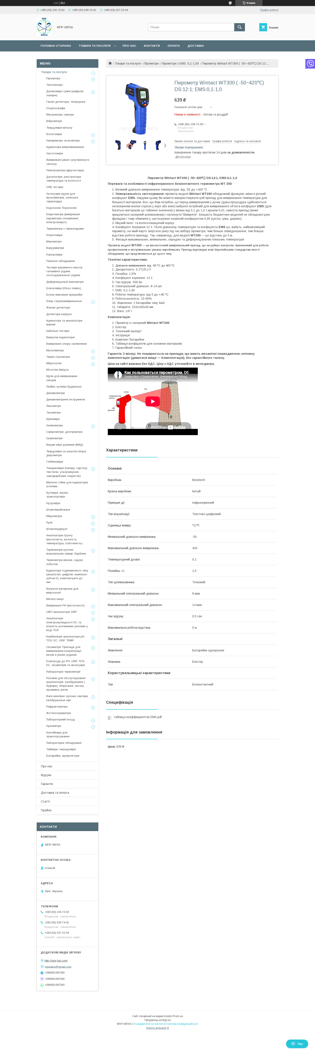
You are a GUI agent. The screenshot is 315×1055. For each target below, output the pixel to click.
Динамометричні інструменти (65, 399)
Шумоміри (53, 419)
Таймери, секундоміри (61, 749)
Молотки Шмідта (57, 369)
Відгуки (46, 775)
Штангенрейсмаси (58, 509)
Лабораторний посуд (60, 719)
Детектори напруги (59, 314)
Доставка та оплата (55, 792)
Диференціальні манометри (65, 281)
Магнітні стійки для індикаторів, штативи (67, 484)
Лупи (49, 522)
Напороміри (54, 254)
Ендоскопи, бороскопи (61, 207)
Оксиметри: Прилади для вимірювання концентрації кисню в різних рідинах (63, 650)
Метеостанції (55, 599)
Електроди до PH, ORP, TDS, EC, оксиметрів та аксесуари (65, 663)
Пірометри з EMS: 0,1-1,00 (180, 63)
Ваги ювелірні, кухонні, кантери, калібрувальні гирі (67, 698)
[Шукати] (239, 27)
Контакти (152, 45)
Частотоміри (54, 153)
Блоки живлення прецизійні (64, 294)
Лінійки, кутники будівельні (63, 386)
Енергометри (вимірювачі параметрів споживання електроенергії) (63, 218)
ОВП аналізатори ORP (61, 611)
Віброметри (54, 121)
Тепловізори (54, 84)
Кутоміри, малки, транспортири (57, 494)
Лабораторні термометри (63, 671)
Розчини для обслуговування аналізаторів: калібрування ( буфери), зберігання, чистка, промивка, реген (66, 683)
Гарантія (47, 784)
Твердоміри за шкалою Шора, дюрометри (66, 453)
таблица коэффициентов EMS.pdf (138, 717)
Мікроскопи (54, 363)
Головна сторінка (55, 45)
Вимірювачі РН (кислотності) (65, 605)
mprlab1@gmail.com (58, 966)
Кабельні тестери (57, 330)
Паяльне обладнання (60, 261)
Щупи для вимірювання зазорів (61, 378)
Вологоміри (54, 134)
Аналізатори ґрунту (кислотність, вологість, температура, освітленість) (64, 539)
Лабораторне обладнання (63, 742)
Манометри (54, 241)
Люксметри (53, 405)
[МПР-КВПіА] (44, 34)
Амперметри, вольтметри (63, 140)
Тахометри (53, 412)
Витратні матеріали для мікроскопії (62, 590)
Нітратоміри (54, 235)
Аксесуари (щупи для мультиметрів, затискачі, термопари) (62, 197)
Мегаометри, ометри (60, 114)
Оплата (174, 45)
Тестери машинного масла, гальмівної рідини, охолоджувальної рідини (64, 271)
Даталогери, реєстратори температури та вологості (63, 178)
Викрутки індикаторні (60, 337)
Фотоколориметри (58, 713)
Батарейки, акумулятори (62, 755)
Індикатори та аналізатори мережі (64, 322)
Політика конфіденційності (182, 1023)
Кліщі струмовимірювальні (64, 301)
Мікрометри (54, 516)
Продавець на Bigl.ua (157, 1020)
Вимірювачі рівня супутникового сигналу (67, 161)
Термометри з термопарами (65, 228)
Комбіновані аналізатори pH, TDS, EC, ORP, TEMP (65, 638)
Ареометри (53, 725)
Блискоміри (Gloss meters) (63, 288)
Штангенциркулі (56, 529)
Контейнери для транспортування (57, 734)
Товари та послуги (95, 45)
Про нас (129, 45)
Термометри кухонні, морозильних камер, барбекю (66, 551)
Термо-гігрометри (58, 356)
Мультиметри (55, 350)
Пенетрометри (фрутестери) (65, 170)
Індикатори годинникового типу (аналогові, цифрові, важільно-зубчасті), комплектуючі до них (67, 576)
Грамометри (54, 438)
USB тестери (54, 187)
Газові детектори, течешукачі (65, 101)
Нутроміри (53, 503)
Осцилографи (55, 108)
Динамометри (55, 393)
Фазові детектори (58, 307)
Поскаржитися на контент (148, 1023)
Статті (45, 801)
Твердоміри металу (59, 127)
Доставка (196, 45)
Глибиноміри (54, 461)
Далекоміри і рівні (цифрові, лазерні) (65, 93)
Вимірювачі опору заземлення (66, 343)
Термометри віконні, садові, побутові (64, 561)
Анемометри (54, 425)
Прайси (46, 810)
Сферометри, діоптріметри (64, 431)
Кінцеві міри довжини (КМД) (64, 444)
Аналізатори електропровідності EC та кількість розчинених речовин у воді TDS (67, 624)
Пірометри (151, 63)
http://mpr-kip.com (56, 960)
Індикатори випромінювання (65, 147)
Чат (300, 1044)
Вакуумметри (55, 247)
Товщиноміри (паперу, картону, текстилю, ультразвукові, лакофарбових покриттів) (67, 471)
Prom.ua (178, 1016)
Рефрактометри (57, 706)
